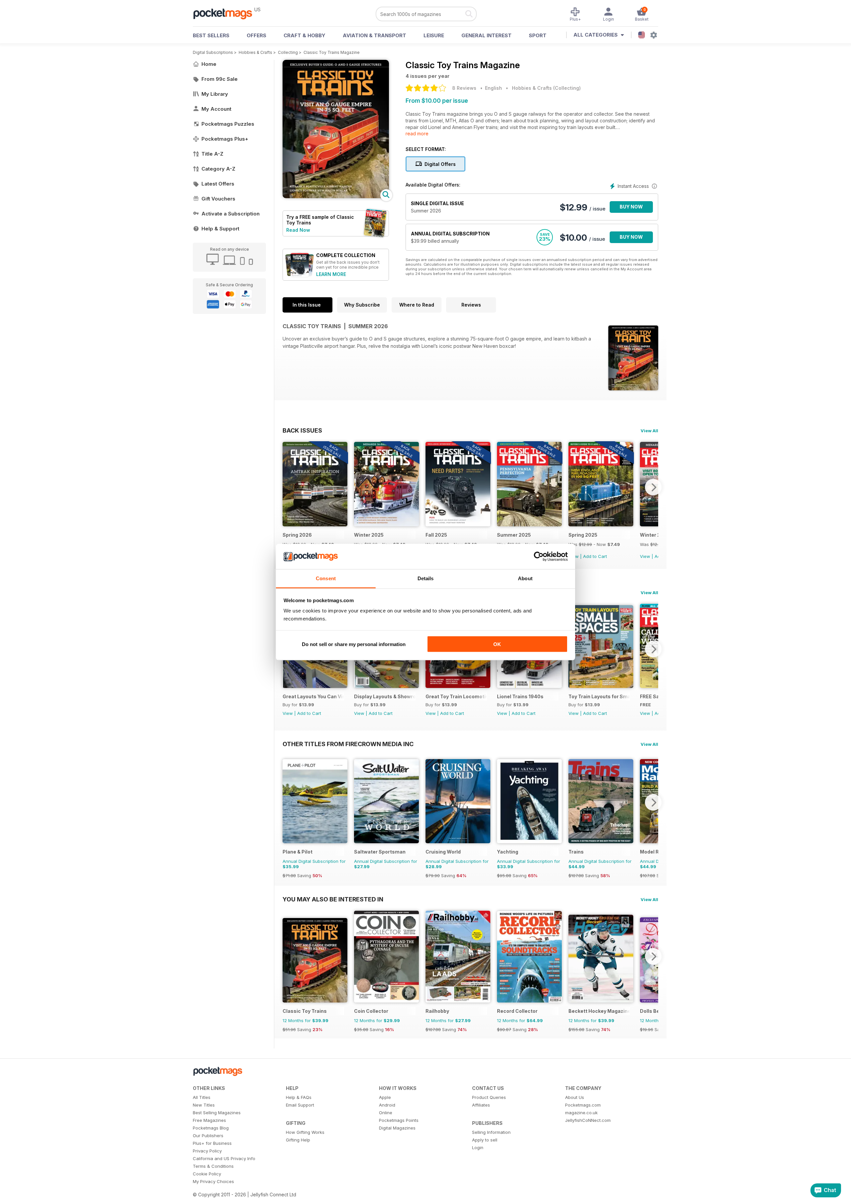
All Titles (201, 1097)
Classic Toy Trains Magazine (332, 52)
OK (497, 644)
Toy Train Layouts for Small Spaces (599, 696)
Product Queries (489, 1097)
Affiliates (481, 1105)
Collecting (288, 52)
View (645, 556)
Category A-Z (218, 169)
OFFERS (256, 35)
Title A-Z (212, 154)
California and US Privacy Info (224, 1158)
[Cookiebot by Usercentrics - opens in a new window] (539, 557)
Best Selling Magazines (217, 1112)
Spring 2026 (297, 535)
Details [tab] (426, 578)
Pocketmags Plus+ (224, 139)
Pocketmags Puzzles (227, 124)
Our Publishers (208, 1135)
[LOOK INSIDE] (336, 196)
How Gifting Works (305, 1132)
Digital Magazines (397, 1128)
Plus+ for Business (212, 1143)
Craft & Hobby (304, 35)
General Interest (486, 35)
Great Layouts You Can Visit (313, 696)
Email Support (300, 1105)
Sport (538, 35)
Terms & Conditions (213, 1166)
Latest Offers (217, 184)
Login (477, 1147)
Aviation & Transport (374, 35)
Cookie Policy (207, 1173)
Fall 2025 (436, 535)
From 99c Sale (219, 79)
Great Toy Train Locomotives (456, 696)
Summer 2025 (514, 535)
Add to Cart (595, 556)
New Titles (204, 1105)
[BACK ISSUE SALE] (315, 524)
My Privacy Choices (213, 1181)
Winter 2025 (369, 535)
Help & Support (220, 228)
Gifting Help (298, 1139)
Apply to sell (484, 1139)
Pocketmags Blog (211, 1128)
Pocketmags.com (583, 1105)
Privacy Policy (207, 1150)
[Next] (653, 487)
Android (387, 1105)
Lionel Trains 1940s (520, 696)
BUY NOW (631, 206)
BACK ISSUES (302, 430)
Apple (385, 1097)
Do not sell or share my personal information (354, 644)
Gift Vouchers (218, 199)
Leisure (434, 35)
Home (208, 64)
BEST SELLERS (211, 35)
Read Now (298, 230)
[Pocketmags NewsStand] (226, 13)
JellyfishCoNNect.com (588, 1120)
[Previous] (287, 487)
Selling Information (491, 1132)
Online (385, 1112)
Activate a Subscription (230, 213)
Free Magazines (209, 1120)
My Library (214, 94)
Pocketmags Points (399, 1120)
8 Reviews (464, 88)
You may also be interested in (333, 899)
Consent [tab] (326, 578)
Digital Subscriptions (213, 52)
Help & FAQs (298, 1097)
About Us (574, 1097)
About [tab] (525, 578)
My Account (216, 109)
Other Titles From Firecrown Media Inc (348, 743)
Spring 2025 (582, 535)
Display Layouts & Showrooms (385, 696)
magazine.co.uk (581, 1112)
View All (649, 430)
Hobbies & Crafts (255, 52)
